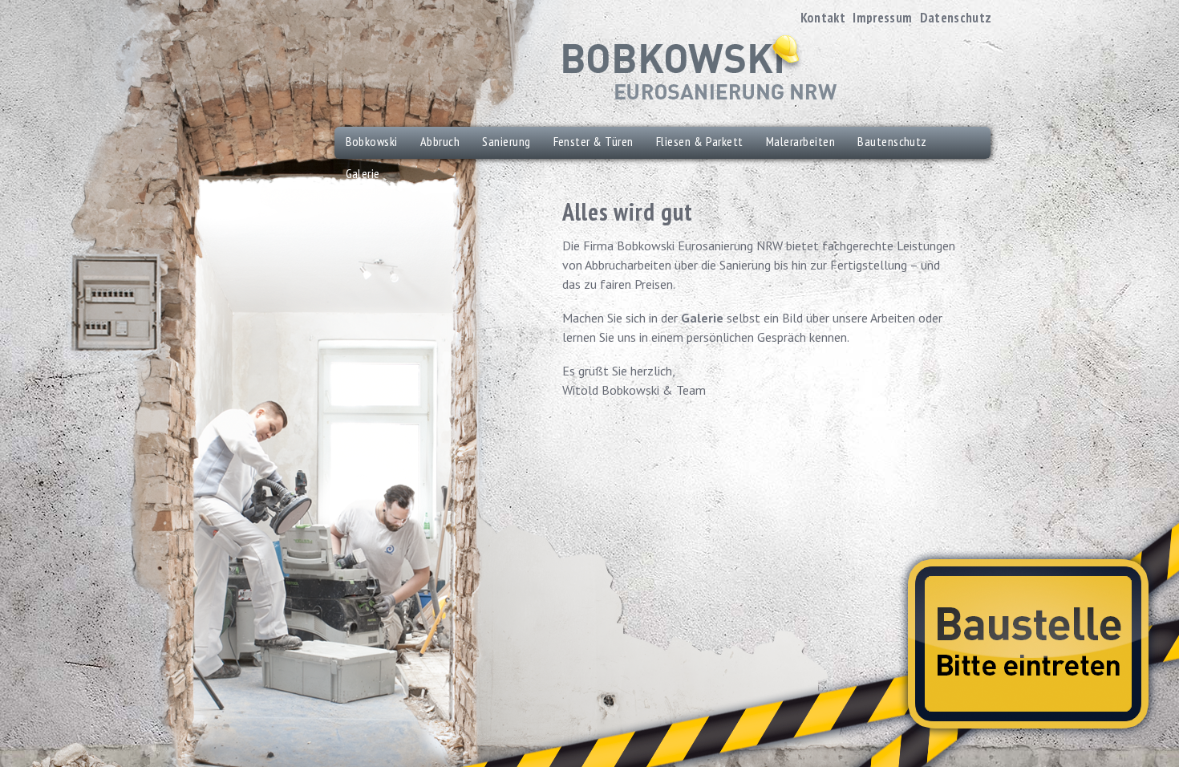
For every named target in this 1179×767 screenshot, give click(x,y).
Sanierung (506, 141)
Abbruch (440, 141)
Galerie (702, 318)
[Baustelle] (1028, 644)
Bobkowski (372, 141)
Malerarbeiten (800, 141)
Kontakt (822, 17)
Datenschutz (956, 17)
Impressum (882, 17)
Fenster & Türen (593, 141)
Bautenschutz (892, 141)
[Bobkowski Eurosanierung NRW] (699, 68)
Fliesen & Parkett (699, 141)
